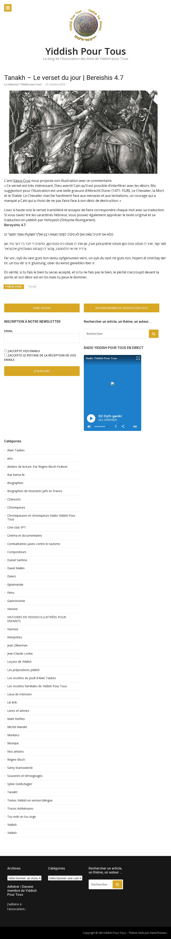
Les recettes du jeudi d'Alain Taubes (31, 678)
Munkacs (13, 735)
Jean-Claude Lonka (20, 653)
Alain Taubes (16, 450)
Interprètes (14, 637)
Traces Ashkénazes (20, 808)
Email (8, 331)
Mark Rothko (16, 719)
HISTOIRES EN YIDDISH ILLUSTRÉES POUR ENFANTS (36, 619)
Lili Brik (12, 702)
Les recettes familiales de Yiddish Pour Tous (37, 686)
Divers (11, 576)
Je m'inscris (42, 371)
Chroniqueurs (16, 507)
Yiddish (12, 825)
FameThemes (158, 933)
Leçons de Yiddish (19, 662)
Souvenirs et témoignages (25, 776)
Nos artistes (15, 751)
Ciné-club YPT (16, 527)
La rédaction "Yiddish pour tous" (23, 84)
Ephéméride (15, 585)
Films (10, 593)
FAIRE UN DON (42, 308)
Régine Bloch (16, 760)
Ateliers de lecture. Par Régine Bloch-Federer (37, 467)
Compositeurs (16, 552)
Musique (13, 743)
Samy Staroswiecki (20, 768)
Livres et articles (18, 711)
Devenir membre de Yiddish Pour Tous (122, 308)
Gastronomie (16, 601)
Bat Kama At (16, 475)
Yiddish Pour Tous (85, 51)
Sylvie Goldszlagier (19, 784)
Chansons (14, 499)
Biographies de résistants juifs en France (34, 491)
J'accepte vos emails (24, 351)
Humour (12, 629)
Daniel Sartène (17, 560)
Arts (10, 458)
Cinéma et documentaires (24, 535)
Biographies (15, 483)
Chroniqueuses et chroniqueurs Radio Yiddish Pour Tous (41, 517)
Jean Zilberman (17, 645)
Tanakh (32, 286)
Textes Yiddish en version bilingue (30, 800)
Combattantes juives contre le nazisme (33, 544)
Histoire (12, 609)
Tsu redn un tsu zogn (21, 817)
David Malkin (16, 568)
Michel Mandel (17, 727)
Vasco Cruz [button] (21, 180)
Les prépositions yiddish (23, 670)
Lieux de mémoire (19, 694)
